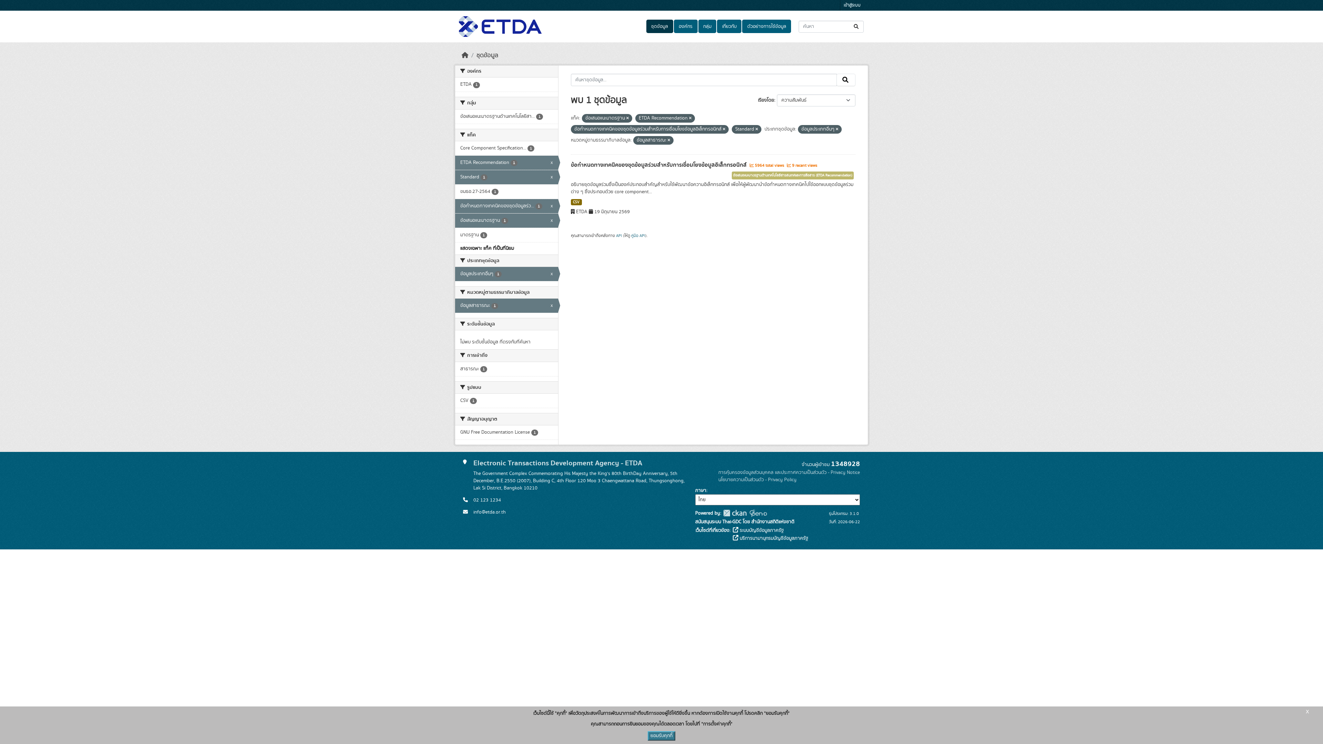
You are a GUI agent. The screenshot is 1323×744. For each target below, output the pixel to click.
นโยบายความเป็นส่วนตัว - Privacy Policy (757, 479)
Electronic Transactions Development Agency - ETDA (557, 463)
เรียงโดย (766, 100)
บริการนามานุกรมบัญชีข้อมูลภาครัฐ (773, 538)
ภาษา (700, 490)
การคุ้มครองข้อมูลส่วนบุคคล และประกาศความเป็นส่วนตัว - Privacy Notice (789, 472)
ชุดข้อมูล (659, 26)
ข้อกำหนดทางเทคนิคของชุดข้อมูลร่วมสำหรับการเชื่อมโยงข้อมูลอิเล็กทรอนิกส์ (659, 165)
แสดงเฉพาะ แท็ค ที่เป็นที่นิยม (487, 248)
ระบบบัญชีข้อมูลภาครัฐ (761, 530)
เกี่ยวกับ (729, 26)
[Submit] (856, 27)
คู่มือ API (638, 235)
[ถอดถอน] (627, 118)
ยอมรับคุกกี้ (661, 735)
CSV (576, 202)
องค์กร (686, 26)
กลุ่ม (707, 26)
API (619, 235)
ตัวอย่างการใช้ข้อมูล (766, 26)
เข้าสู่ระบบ (852, 5)
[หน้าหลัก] (465, 55)
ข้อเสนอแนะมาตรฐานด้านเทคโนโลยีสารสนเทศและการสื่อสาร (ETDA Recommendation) (792, 175)
